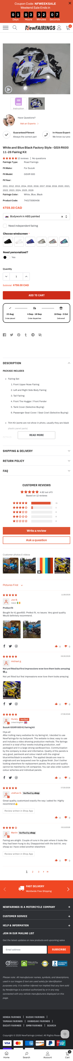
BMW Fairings (34, 1025)
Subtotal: (7, 285)
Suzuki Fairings (35, 1017)
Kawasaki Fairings (39, 1021)
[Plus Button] (26, 276)
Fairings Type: (10, 162)
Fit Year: (7, 180)
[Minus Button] (6, 276)
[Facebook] (4, 334)
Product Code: (10, 200)
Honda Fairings (12, 1017)
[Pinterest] (18, 334)
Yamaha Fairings (13, 1021)
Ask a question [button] (36, 540)
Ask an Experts (28, 123)
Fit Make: (7, 168)
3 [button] (38, 871)
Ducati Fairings (12, 1025)
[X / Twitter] (11, 334)
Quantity (7, 269)
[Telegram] (33, 334)
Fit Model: (8, 174)
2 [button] (32, 871)
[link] (8, 89)
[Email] (40, 334)
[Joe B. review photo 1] (12, 629)
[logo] (40, 27)
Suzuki (31, 168)
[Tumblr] (26, 334)
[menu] (5, 27)
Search (51, 1025)
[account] (59, 27)
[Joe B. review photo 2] (32, 629)
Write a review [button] (36, 530)
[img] (10, 595)
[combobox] (36, 216)
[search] (15, 27)
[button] (10, 158)
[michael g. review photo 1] (12, 690)
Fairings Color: (10, 194)
